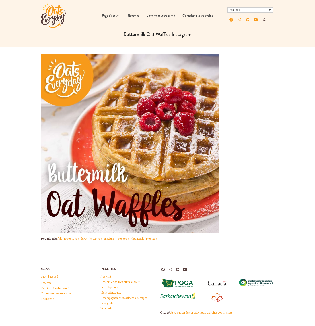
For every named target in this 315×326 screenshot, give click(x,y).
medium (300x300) (116, 238)
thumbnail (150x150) (144, 238)
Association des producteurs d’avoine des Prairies (201, 312)
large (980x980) (91, 238)
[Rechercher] (264, 19)
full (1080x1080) (68, 238)
